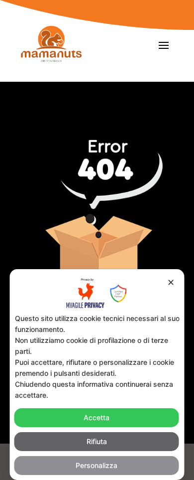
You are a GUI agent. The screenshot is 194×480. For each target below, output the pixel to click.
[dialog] (97, 374)
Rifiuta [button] (97, 441)
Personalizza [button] (96, 465)
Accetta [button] (96, 417)
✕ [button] (171, 282)
